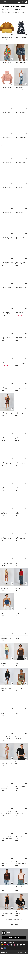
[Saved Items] (22, 2)
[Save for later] (12, 34)
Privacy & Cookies (20, 952)
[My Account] (19, 2)
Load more (14, 924)
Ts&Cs (26, 952)
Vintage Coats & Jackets (19, 12)
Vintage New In (7, 12)
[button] (2, 945)
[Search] (15, 2)
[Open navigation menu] (2, 2)
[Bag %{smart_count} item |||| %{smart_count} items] (26, 2)
